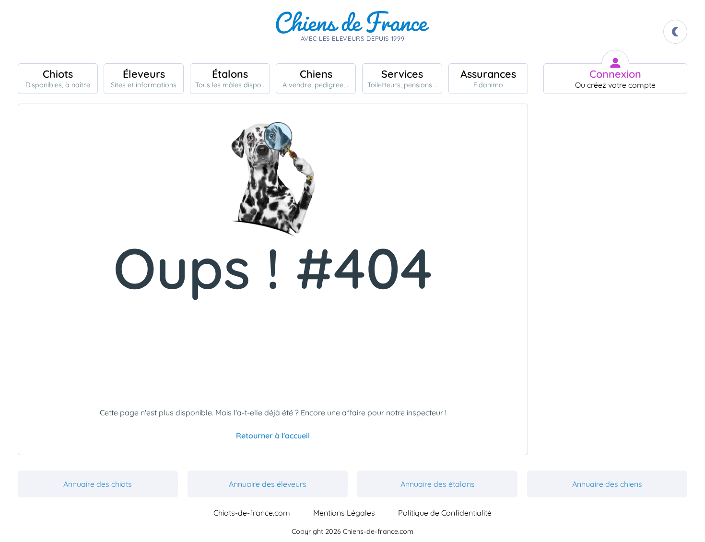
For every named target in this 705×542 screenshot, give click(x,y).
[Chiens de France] (352, 31)
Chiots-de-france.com (251, 513)
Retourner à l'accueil (273, 435)
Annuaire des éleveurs (267, 484)
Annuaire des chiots (97, 484)
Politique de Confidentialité (445, 513)
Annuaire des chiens (607, 484)
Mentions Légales (344, 513)
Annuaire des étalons (437, 484)
